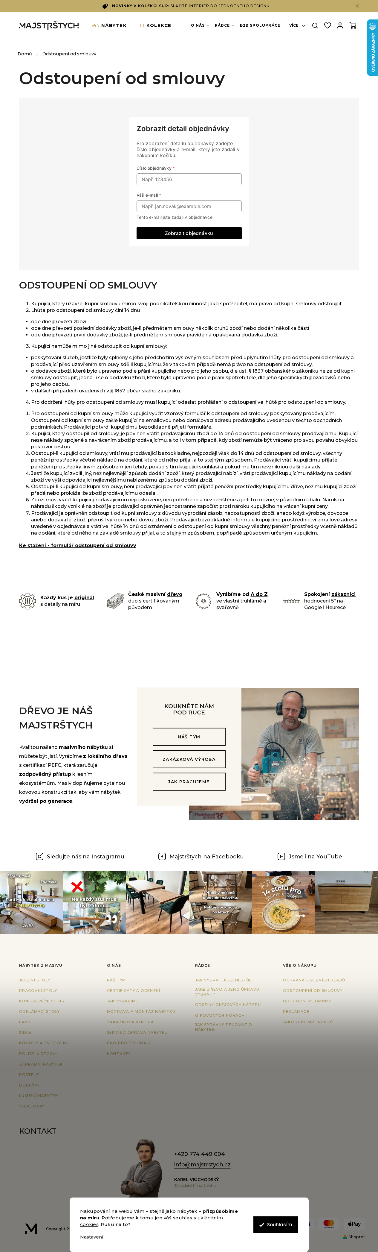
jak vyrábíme (122, 1001)
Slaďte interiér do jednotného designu (191, 6)
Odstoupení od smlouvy (312, 990)
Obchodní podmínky (307, 1001)
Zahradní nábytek (41, 1064)
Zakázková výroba (189, 759)
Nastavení (91, 1237)
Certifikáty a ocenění (133, 990)
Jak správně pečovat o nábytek (223, 1027)
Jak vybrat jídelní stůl (223, 980)
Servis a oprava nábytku (137, 1032)
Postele (29, 1074)
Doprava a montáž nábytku (141, 1011)
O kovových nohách (220, 1015)
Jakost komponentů (308, 1022)
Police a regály (38, 1053)
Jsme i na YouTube (315, 856)
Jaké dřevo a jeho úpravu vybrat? (227, 992)
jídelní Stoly (34, 980)
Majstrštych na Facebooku (206, 856)
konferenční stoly (42, 1001)
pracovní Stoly (38, 990)
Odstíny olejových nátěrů (228, 1004)
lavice (27, 1022)
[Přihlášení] (340, 25)
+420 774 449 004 (199, 1154)
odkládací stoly (39, 1011)
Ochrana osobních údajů (314, 980)
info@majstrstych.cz (202, 1164)
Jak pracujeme (188, 781)
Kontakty (119, 1053)
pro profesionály (129, 1043)
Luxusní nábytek (38, 1095)
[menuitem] (109, 25)
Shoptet (356, 1236)
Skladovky (32, 1106)
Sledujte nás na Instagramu (85, 856)
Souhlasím (279, 1224)
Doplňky (29, 1085)
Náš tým (189, 736)
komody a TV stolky (43, 1043)
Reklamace (296, 1011)
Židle (25, 1032)
